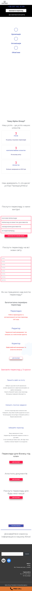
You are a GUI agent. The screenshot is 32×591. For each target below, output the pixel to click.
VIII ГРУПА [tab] (4, 280)
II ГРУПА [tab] (3, 261)
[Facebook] (9, 561)
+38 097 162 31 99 (16, 6)
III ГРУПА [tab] (3, 264)
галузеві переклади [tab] (9, 218)
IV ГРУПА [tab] (3, 267)
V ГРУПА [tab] (3, 270)
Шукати (27, 553)
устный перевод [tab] (8, 231)
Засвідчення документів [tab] (11, 226)
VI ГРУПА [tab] (3, 273)
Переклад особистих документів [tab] (15, 222)
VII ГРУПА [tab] (3, 277)
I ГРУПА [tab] (3, 258)
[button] (16, 10)
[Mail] (3, 561)
